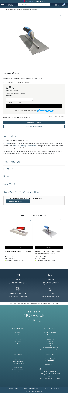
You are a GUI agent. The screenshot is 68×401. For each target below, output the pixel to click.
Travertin (50, 343)
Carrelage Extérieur (50, 335)
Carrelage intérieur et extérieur (50, 350)
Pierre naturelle (18, 337)
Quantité (9, 96)
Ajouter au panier (34, 106)
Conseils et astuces (18, 370)
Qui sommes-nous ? (18, 361)
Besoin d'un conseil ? (34, 126)
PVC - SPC (18, 339)
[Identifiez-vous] (59, 5)
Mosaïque (18, 335)
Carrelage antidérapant (50, 347)
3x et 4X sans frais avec (18, 284)
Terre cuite (18, 341)
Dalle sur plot (50, 339)
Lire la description (8, 82)
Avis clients (18, 372)
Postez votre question (18, 201)
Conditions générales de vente (31, 388)
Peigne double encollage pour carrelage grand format (47, 252)
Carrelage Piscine (50, 337)
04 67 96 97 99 (40, 1)
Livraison (18, 359)
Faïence (18, 343)
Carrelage (18, 332)
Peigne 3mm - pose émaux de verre (18, 251)
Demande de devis (34, 122)
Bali (50, 345)
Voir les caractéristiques (23, 82)
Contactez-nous (18, 367)
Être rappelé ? (50, 364)
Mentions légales (14, 388)
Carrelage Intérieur (50, 332)
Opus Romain (50, 341)
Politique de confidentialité (51, 388)
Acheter (19, 247)
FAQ (18, 365)
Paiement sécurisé (18, 363)
